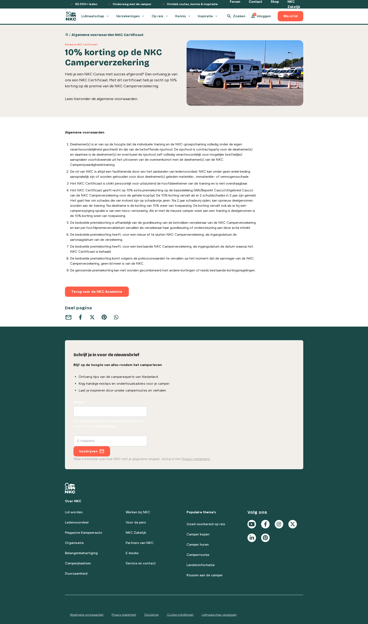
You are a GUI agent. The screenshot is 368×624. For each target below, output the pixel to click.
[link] (71, 16)
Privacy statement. (196, 459)
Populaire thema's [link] (201, 512)
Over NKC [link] (73, 501)
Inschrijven (88, 451)
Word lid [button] (290, 16)
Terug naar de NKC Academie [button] (96, 292)
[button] (260, 16)
